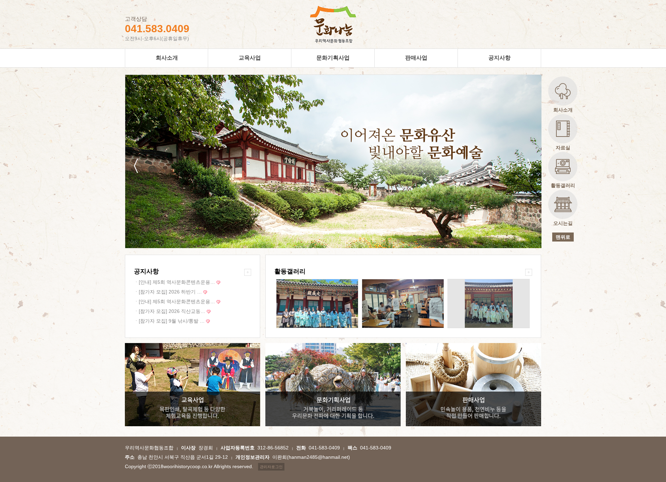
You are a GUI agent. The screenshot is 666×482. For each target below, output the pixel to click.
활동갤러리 (290, 271)
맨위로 (563, 237)
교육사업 (250, 58)
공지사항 (499, 58)
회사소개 (167, 58)
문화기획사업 (333, 58)
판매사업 (416, 58)
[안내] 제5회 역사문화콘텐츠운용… (174, 282)
